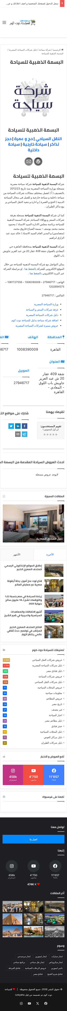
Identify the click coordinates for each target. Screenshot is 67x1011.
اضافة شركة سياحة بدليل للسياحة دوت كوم (35, 320)
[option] (33, 523)
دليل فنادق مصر (54, 671)
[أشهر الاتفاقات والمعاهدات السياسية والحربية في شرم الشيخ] (53, 616)
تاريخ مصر (57, 704)
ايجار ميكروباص (56, 962)
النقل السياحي (49, 138)
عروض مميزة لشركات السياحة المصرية (37, 325)
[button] (24, 426)
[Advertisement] (50, 19)
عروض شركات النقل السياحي (47, 660)
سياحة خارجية (35, 144)
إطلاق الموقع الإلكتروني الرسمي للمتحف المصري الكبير (23, 567)
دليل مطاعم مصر (53, 720)
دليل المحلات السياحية (51, 731)
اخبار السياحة (55, 715)
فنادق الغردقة (14, 968)
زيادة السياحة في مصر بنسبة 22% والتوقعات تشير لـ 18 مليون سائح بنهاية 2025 (23, 600)
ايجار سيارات (57, 956)
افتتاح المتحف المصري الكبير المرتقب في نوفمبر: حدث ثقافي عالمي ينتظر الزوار (24, 631)
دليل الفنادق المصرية (49, 538)
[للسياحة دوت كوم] (22, 22)
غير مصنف (57, 709)
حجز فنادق (57, 726)
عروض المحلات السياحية (50, 687)
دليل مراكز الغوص (53, 737)
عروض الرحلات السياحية (35, 968)
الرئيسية (57, 49)
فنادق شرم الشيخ (55, 974)
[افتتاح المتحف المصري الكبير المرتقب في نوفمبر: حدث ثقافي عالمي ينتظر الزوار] (53, 631)
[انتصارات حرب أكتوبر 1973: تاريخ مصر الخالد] (54, 931)
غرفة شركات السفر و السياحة (42, 309)
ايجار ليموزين (41, 956)
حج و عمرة (23, 138)
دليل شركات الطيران (51, 742)
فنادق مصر (38, 974)
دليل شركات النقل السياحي (48, 682)
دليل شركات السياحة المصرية (23, 49)
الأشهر (16, 554)
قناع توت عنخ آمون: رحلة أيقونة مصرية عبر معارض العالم (24, 583)
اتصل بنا (33, 839)
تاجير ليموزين (57, 968)
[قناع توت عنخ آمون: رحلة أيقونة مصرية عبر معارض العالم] (53, 585)
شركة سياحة (45, 49)
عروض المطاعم (54, 698)
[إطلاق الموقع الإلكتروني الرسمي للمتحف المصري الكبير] (53, 570)
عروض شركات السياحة (50, 676)
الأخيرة (50, 554)
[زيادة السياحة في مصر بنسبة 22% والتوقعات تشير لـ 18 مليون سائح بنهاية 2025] (53, 601)
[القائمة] (4, 23)
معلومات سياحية (54, 693)
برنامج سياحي (19, 962)
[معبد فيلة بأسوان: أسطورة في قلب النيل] (33, 931)
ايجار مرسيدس (24, 956)
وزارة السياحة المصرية (46, 304)
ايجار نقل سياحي (37, 962)
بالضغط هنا (30, 268)
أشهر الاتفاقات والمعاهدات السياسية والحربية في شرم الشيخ (23, 613)
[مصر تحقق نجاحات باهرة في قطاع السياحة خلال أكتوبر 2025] (12, 931)
